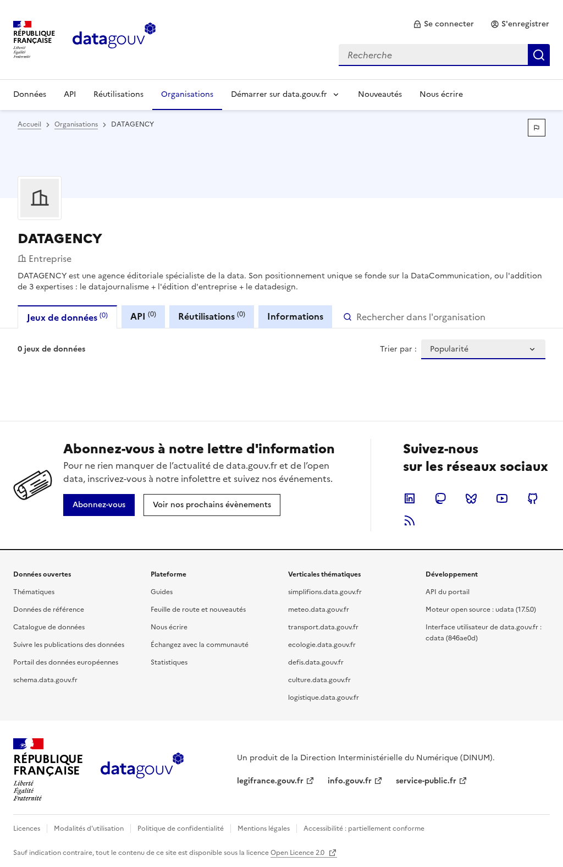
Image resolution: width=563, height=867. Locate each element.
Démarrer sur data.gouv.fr (279, 94)
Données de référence (48, 609)
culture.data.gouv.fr (319, 680)
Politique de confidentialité (180, 828)
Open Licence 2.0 (298, 853)
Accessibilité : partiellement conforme (363, 828)
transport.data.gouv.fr (323, 627)
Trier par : (398, 349)
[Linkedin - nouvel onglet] (410, 498)
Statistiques (169, 662)
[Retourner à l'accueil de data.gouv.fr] (114, 38)
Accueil (29, 124)
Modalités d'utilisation (89, 828)
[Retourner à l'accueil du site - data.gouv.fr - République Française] (142, 769)
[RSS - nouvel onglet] (410, 520)
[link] (443, 24)
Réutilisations (118, 94)
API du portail (448, 592)
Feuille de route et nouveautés (198, 609)
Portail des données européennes (65, 662)
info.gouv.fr (350, 781)
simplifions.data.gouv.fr (325, 592)
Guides (162, 592)
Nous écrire (441, 94)
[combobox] (444, 55)
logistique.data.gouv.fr (323, 698)
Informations (295, 316)
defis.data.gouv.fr (316, 662)
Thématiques (33, 592)
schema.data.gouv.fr (45, 680)
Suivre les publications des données (68, 645)
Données (29, 94)
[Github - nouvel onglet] (533, 498)
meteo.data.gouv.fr (318, 609)
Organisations (187, 94)
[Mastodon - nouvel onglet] (440, 498)
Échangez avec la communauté (200, 645)
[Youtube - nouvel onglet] (502, 498)
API (70, 94)
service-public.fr (426, 781)
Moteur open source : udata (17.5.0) (481, 609)
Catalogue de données (49, 627)
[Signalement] (536, 127)
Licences (26, 828)
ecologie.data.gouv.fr (322, 645)
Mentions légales (264, 828)
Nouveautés (380, 94)
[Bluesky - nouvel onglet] (471, 498)
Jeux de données (67, 317)
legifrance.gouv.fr (270, 781)
